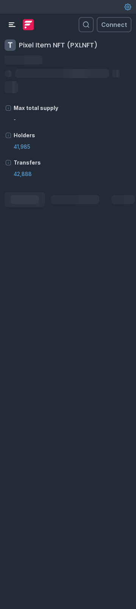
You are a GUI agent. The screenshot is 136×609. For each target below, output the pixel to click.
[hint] (8, 108)
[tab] (25, 199)
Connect (114, 24)
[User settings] (127, 7)
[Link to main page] (28, 24)
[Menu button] (12, 24)
